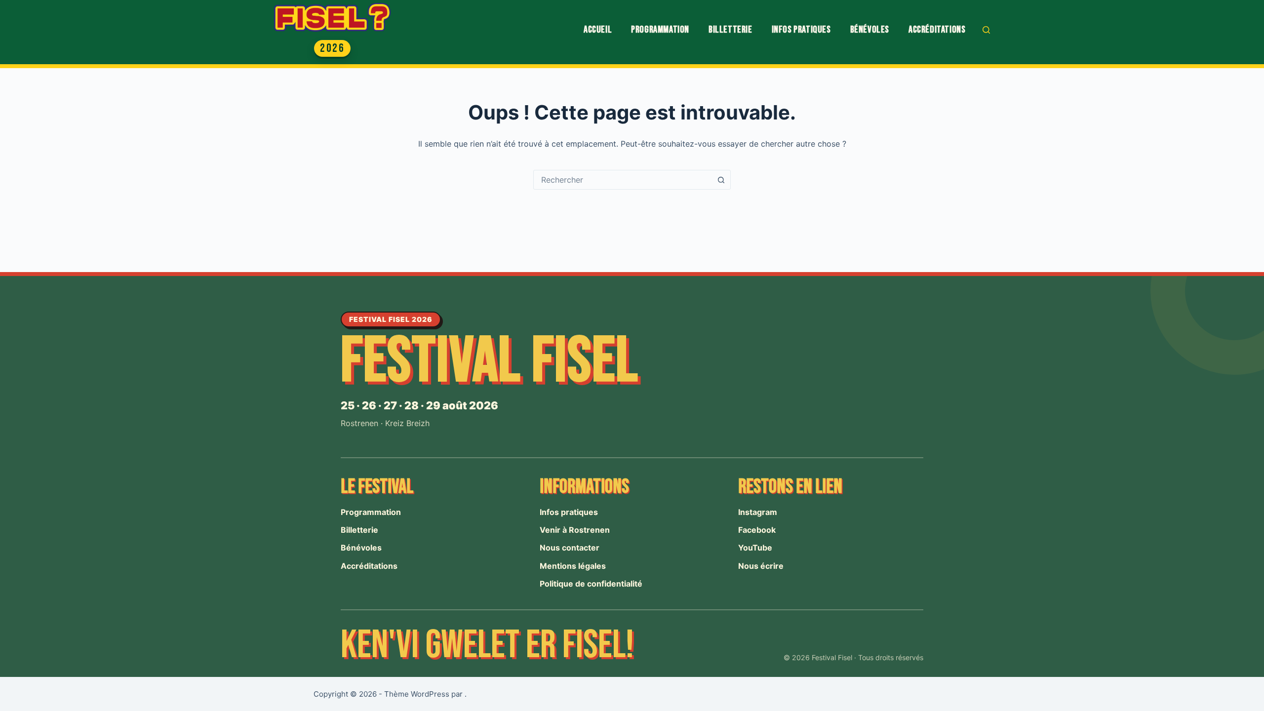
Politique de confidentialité (591, 584)
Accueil (598, 30)
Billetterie (730, 30)
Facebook (757, 530)
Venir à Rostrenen (575, 530)
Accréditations (936, 30)
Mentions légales (573, 566)
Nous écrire (761, 566)
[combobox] (622, 180)
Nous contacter (569, 548)
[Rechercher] (986, 30)
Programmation (660, 30)
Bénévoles (869, 30)
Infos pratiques (801, 30)
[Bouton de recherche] (720, 179)
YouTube (755, 548)
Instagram (757, 512)
